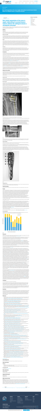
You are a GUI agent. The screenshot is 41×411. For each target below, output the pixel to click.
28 (26, 258)
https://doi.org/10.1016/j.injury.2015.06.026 (12, 343)
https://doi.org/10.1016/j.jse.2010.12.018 (11, 304)
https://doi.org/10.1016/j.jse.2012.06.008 (9, 302)
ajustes (21, 410)
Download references (5, 358)
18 (12, 247)
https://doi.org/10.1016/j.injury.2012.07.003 (9, 317)
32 (25, 276)
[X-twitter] (37, 1)
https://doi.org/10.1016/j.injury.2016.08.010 (9, 347)
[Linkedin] (35, 1)
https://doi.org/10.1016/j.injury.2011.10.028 (9, 318)
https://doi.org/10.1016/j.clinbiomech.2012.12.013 (10, 322)
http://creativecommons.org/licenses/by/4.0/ (20, 383)
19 (28, 80)
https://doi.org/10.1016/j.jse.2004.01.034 (17, 313)
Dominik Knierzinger (9, 368)
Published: (6, 18)
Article (16, 298)
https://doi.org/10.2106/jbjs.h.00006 (11, 300)
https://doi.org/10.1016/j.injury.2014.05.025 (9, 349)
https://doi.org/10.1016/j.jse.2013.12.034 (11, 298)
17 (28, 253)
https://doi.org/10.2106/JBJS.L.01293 (14, 357)
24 (12, 270)
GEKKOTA (37, 406)
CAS (15, 300)
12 (9, 63)
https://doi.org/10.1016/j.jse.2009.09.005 (20, 307)
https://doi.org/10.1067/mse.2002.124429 (15, 335)
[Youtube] (36, 1)
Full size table (12, 207)
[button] (0, 3)
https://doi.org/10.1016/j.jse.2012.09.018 (8, 334)
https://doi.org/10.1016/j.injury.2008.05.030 (9, 341)
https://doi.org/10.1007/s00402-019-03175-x (9, 320)
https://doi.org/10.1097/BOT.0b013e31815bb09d (10, 345)
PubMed (18, 298)
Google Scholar (20, 298)
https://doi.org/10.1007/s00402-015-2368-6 (9, 337)
